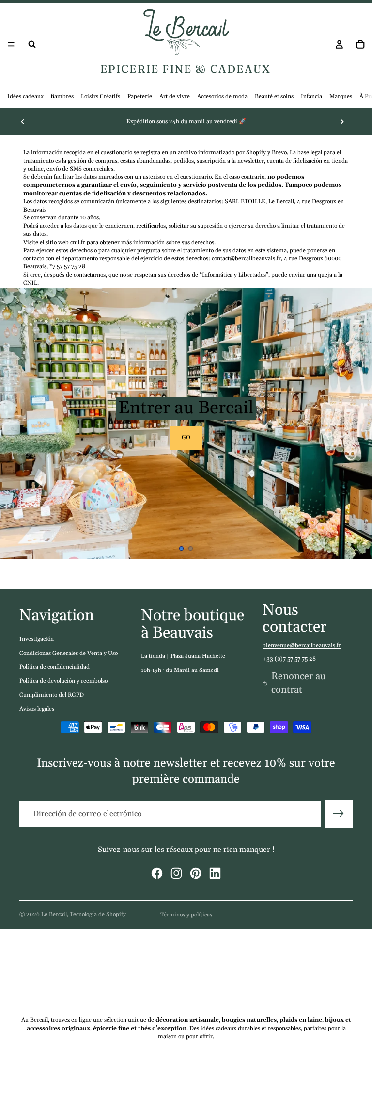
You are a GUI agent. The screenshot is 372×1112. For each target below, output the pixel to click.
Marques (340, 96)
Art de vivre (174, 96)
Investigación (36, 639)
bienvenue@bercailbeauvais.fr (302, 645)
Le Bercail (54, 914)
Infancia (311, 96)
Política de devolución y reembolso (63, 681)
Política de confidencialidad (54, 666)
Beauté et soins (274, 96)
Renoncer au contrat (298, 683)
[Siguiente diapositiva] (342, 121)
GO (186, 437)
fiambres (62, 96)
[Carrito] (360, 44)
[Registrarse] (339, 814)
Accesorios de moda (222, 96)
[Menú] (11, 44)
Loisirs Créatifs (100, 96)
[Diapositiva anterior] (22, 121)
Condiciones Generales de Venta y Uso (68, 653)
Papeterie (139, 96)
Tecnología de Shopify (98, 914)
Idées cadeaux (25, 96)
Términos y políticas (186, 914)
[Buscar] (32, 44)
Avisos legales (36, 709)
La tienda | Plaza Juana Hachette (183, 656)
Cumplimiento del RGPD (51, 695)
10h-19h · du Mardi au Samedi (180, 670)
